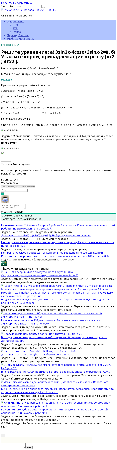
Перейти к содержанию (16, 3)
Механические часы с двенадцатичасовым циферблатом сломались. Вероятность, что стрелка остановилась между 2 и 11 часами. (57, 390)
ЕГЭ (15, 28)
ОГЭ (15, 25)
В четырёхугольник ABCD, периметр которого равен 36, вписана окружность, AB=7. (55, 371)
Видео (17, 32)
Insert (29, 447)
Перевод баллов (18, 35)
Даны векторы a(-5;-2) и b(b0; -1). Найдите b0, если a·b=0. (37, 354)
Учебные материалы (21, 38)
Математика (15, 21)
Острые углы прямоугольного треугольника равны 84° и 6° (39, 275)
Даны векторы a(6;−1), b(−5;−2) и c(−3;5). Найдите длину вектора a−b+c (46, 235)
